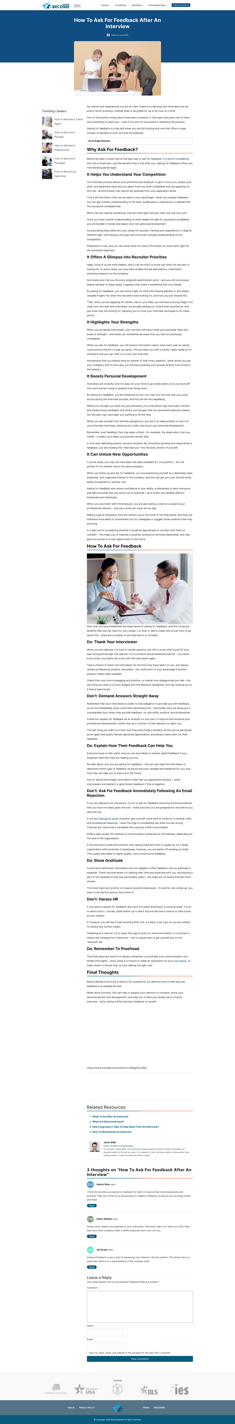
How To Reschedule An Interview (112, 1131)
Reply (92, 1205)
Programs (159, 1407)
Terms (146, 1407)
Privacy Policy (87, 1407)
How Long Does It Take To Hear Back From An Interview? (125, 1126)
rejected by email (108, 818)
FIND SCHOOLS (181, 5)
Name (91, 1325)
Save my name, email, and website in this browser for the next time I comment (129, 1352)
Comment (93, 1287)
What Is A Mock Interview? (108, 1121)
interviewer (180, 960)
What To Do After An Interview (110, 1116)
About (71, 1407)
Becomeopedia (126, 1146)
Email (90, 1339)
